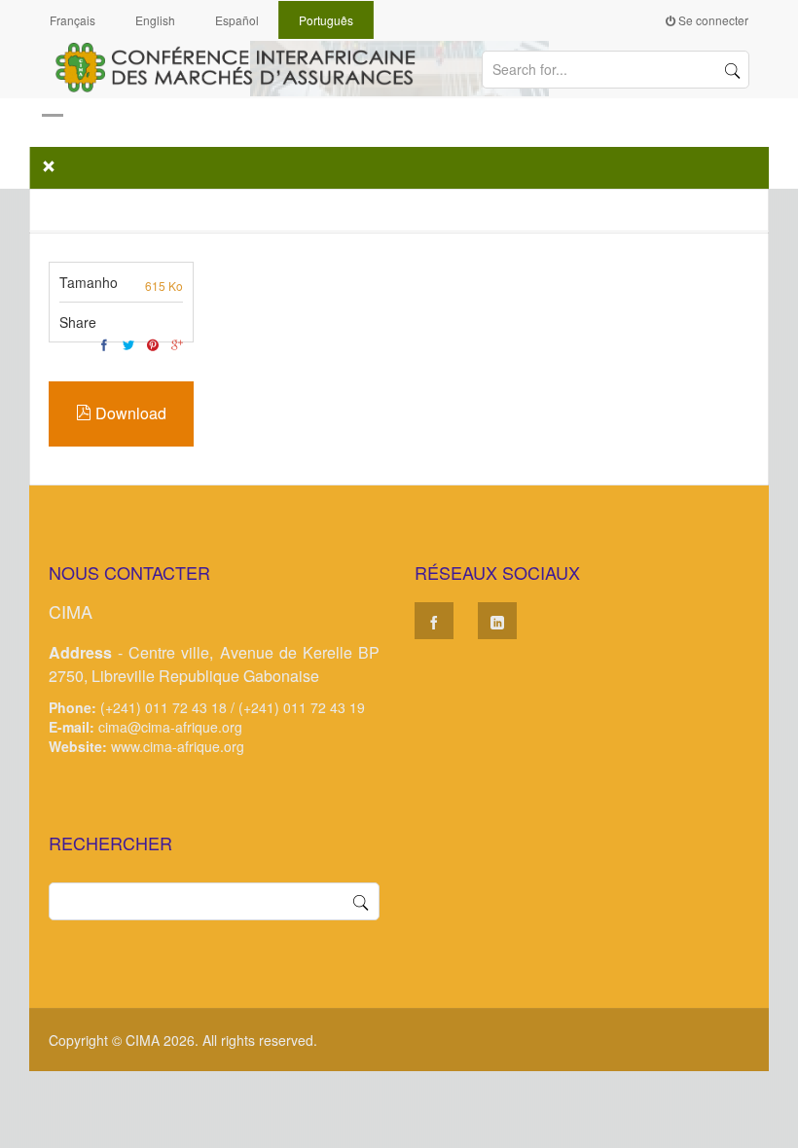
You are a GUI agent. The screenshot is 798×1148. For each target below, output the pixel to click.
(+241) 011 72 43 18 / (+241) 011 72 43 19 (232, 707)
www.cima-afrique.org (177, 746)
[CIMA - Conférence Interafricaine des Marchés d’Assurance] (244, 65)
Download (128, 413)
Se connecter (711, 20)
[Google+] (177, 345)
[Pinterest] (153, 345)
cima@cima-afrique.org (170, 726)
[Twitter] (128, 345)
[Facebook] (104, 345)
